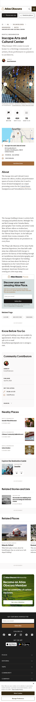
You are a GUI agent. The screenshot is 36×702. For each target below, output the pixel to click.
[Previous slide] (5, 84)
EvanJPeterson (8, 371)
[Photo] (29, 422)
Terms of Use (20, 306)
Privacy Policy (12, 306)
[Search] (29, 8)
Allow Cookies (18, 693)
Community (7, 673)
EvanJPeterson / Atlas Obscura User (23, 105)
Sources (6, 403)
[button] (9, 113)
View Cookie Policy (17, 689)
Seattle (18, 266)
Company (6, 679)
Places (4, 655)
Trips (4, 667)
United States (25, 186)
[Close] (33, 683)
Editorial (5, 661)
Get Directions (18, 163)
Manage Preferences (18, 698)
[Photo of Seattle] (7, 469)
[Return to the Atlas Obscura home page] (12, 8)
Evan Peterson (11, 61)
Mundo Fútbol (7, 545)
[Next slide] (31, 84)
